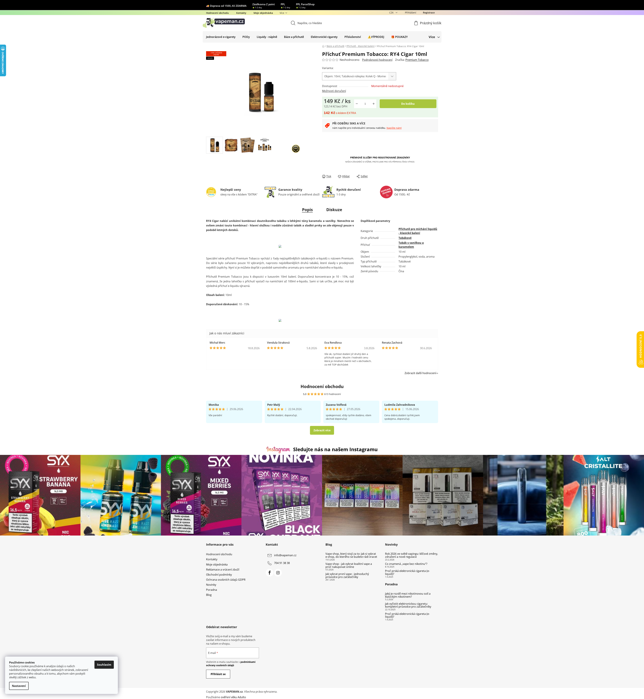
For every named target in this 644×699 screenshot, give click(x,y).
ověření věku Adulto (233, 697)
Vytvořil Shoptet (428, 691)
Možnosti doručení (334, 91)
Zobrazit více (322, 430)
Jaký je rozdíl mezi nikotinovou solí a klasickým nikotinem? (408, 595)
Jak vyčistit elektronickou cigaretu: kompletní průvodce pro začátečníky (408, 605)
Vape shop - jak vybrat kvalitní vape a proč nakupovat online (348, 565)
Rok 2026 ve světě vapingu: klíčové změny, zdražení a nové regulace (411, 555)
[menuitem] (221, 37)
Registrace (429, 12)
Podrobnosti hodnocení (377, 60)
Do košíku (408, 104)
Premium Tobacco (417, 60)
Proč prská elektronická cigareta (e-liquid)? (407, 572)
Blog (209, 595)
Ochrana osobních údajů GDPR (225, 579)
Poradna (211, 590)
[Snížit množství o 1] (356, 103)
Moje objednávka (263, 12)
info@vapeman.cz (285, 555)
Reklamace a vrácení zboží (222, 569)
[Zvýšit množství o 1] (373, 103)
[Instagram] (278, 573)
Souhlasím (104, 665)
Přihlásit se (218, 674)
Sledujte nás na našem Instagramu (335, 449)
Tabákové (405, 238)
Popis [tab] (307, 209)
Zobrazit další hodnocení (420, 373)
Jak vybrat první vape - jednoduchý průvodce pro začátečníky (347, 575)
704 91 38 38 (282, 563)
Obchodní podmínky (219, 574)
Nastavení (19, 686)
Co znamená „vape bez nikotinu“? (406, 563)
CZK (391, 12)
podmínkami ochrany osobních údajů (230, 663)
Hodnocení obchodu (217, 12)
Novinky (211, 585)
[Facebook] (269, 573)
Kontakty (241, 12)
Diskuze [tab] (334, 209)
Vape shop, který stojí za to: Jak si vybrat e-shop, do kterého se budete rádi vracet (351, 555)
